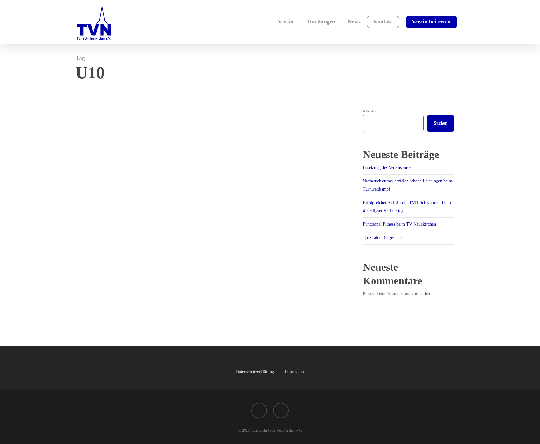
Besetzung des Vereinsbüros (387, 167)
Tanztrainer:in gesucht (382, 237)
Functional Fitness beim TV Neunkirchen (399, 224)
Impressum (294, 372)
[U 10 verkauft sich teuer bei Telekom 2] (213, 245)
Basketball (95, 330)
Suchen (369, 110)
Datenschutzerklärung (255, 372)
